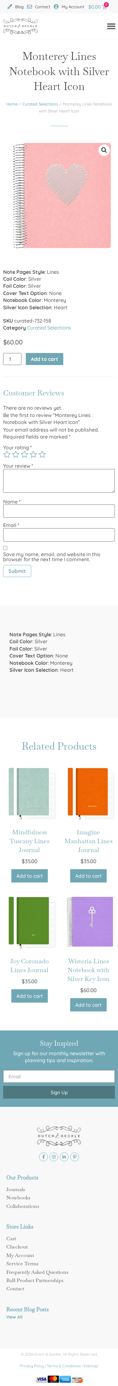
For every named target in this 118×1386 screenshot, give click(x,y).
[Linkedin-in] (64, 1156)
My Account (20, 1255)
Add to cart (44, 359)
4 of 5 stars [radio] (33, 454)
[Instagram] (53, 1156)
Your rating (17, 447)
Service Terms (22, 1263)
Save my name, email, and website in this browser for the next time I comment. (51, 557)
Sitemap (90, 1366)
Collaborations (22, 1206)
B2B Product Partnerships (34, 1280)
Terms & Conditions (64, 1366)
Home (12, 103)
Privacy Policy (32, 1366)
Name (11, 501)
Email (11, 525)
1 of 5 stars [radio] (7, 454)
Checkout (17, 1246)
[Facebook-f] (43, 1156)
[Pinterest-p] (74, 1156)
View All (14, 1317)
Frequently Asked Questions (37, 1272)
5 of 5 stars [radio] (42, 454)
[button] (104, 150)
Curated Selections (40, 103)
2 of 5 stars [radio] (16, 454)
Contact (15, 1288)
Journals (15, 1189)
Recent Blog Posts (27, 1309)
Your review (18, 465)
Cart (11, 1238)
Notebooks (18, 1197)
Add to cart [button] (29, 876)
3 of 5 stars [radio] (24, 454)
